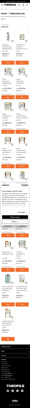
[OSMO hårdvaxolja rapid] (8, 175)
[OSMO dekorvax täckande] (22, 71)
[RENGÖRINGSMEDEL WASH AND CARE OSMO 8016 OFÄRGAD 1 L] (22, 278)
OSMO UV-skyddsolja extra (20, 254)
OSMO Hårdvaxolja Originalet (7, 150)
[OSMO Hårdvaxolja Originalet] (8, 140)
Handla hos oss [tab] (5, 346)
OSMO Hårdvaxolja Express (7, 116)
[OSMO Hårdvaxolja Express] (8, 106)
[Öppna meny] (2, 4)
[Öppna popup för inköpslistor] (12, 41)
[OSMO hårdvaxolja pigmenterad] (22, 140)
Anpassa (14, 221)
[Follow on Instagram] (12, 390)
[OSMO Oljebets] (22, 175)
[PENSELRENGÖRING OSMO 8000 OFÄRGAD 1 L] (8, 278)
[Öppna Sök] (19, 4)
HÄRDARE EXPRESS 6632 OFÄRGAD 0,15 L (7, 47)
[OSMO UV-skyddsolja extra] (22, 244)
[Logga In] (23, 4)
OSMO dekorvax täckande (20, 81)
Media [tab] (3, 351)
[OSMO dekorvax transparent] (8, 71)
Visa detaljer (21, 212)
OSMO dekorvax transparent (7, 81)
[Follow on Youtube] (22, 390)
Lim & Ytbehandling (15, 9)
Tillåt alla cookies (15, 217)
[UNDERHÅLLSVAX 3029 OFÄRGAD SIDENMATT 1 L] (8, 313)
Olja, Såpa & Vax (25, 9)
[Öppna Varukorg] (28, 4)
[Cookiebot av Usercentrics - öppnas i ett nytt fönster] (21, 185)
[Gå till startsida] (1, 9)
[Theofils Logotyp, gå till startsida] (10, 5)
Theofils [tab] (3, 355)
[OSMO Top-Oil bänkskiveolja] (8, 244)
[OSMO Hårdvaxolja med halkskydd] (22, 106)
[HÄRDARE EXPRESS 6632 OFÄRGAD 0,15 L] (8, 37)
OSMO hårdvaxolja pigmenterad (21, 150)
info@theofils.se (8, 375)
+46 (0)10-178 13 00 (7, 373)
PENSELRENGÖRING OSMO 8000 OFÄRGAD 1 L (8, 288)
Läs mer (3, 19)
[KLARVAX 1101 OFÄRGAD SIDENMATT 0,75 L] (22, 37)
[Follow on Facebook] (7, 390)
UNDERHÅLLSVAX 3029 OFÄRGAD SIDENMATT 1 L (8, 323)
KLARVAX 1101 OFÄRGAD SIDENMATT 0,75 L (22, 47)
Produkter (6, 9)
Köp (8, 62)
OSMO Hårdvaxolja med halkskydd (22, 116)
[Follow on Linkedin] (17, 390)
